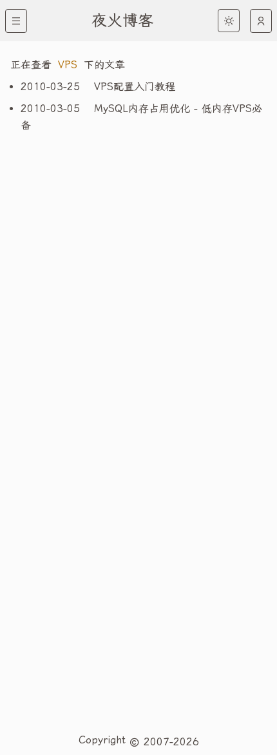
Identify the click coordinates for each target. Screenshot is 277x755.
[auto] (261, 21)
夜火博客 (122, 21)
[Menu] (16, 21)
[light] (229, 20)
